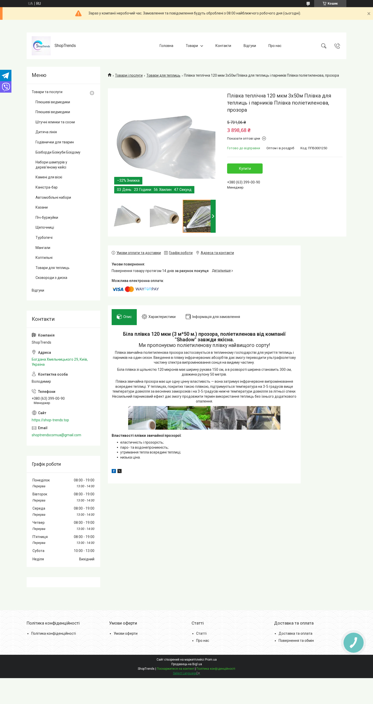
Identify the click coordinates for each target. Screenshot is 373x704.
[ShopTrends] (41, 45)
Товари (192, 46)
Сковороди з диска (51, 278)
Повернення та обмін (296, 641)
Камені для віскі (49, 177)
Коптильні (44, 258)
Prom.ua (211, 659)
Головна (166, 46)
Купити (245, 168)
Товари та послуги (47, 92)
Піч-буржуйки (47, 217)
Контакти (223, 46)
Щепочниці (45, 227)
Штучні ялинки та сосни (55, 122)
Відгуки (250, 46)
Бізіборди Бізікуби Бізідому (58, 152)
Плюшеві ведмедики (53, 102)
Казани (42, 207)
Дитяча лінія (46, 132)
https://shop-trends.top (50, 420)
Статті (201, 633)
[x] (119, 472)
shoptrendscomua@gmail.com (56, 435)
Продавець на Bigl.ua (186, 664)
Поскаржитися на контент (175, 669)
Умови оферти (126, 633)
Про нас (274, 46)
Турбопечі (44, 238)
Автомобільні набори (53, 197)
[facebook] (114, 472)
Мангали (43, 248)
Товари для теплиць (163, 75)
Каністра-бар (47, 187)
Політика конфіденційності (53, 633)
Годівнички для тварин (55, 142)
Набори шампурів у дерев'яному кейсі (51, 164)
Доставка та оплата (295, 633)
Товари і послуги (129, 75)
